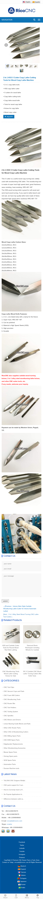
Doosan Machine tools (11, 768)
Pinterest (22, 857)
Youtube (21, 851)
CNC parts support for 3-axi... (13, 785)
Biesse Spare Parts (10, 752)
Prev (6, 45)
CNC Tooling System (11, 711)
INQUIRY (9, 117)
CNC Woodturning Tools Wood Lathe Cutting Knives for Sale (10, 674)
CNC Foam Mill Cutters (12, 695)
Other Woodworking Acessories (14, 748)
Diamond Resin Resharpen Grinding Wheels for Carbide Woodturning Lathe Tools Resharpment (32, 650)
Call (16, 897)
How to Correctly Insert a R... (13, 790)
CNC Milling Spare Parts (12, 736)
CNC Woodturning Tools (12, 699)
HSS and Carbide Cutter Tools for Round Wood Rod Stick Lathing (10, 648)
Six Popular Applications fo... (13, 794)
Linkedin (22, 848)
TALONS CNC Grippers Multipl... (14, 780)
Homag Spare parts (10, 756)
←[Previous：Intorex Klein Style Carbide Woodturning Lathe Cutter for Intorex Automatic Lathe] (19, 608)
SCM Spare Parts (10, 760)
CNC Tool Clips (9, 687)
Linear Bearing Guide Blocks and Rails (17, 724)
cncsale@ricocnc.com (14, 821)
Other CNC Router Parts (12, 728)
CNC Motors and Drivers (12, 720)
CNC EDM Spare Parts (12, 740)
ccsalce (9, 824)
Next (37, 45)
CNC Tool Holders (10, 707)
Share (5, 897)
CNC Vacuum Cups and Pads (14, 691)
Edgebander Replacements (13, 744)
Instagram (22, 854)
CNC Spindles (8, 715)
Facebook (22, 842)
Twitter (22, 845)
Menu (27, 897)
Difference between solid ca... (13, 799)
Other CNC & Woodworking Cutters (16, 732)
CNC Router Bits (9, 703)
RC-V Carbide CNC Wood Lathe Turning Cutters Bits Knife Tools (32, 674)
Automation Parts (10, 764)
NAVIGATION (7, 20)
